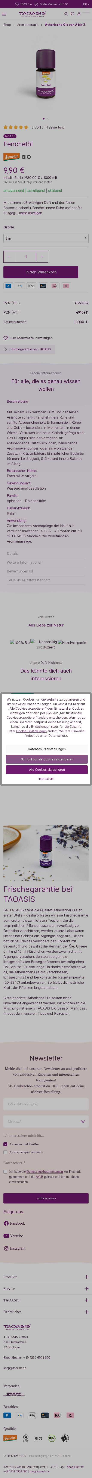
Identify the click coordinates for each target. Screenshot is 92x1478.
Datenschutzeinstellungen (47, 749)
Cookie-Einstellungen (31, 731)
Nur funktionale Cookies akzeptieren (47, 759)
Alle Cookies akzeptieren (47, 769)
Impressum (46, 778)
